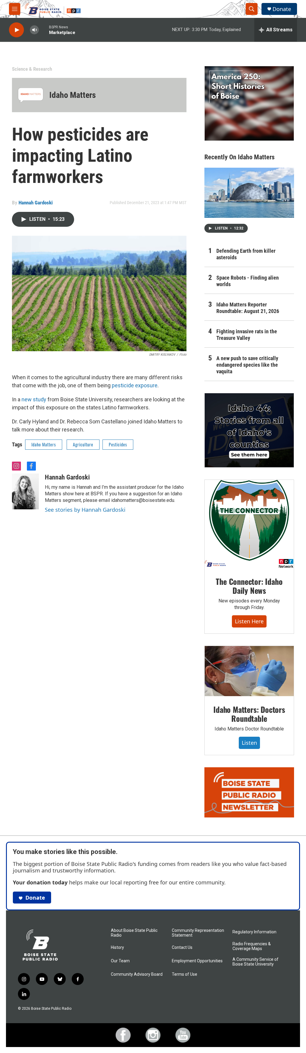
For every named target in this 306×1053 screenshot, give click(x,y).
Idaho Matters (72, 95)
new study (34, 399)
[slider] (44, 30)
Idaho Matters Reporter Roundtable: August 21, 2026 (247, 307)
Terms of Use (184, 974)
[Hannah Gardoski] (25, 491)
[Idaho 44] (249, 430)
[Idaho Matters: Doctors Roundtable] (249, 671)
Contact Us (182, 947)
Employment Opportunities (197, 961)
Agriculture (83, 444)
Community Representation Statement (198, 933)
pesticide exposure (134, 385)
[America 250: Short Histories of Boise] (249, 103)
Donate (282, 9)
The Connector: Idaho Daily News (249, 586)
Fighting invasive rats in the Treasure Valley (246, 334)
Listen (249, 742)
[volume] (34, 30)
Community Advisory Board (137, 974)
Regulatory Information (254, 932)
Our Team (120, 961)
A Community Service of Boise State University (255, 961)
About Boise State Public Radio (134, 933)
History (117, 947)
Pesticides (118, 444)
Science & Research (32, 69)
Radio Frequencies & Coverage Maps (251, 946)
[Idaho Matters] (30, 95)
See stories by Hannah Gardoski (85, 509)
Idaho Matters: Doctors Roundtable (249, 714)
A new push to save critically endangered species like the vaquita (247, 364)
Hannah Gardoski (36, 203)
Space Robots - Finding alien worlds (247, 281)
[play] (16, 30)
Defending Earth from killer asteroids (246, 254)
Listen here (249, 621)
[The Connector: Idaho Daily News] (249, 524)
